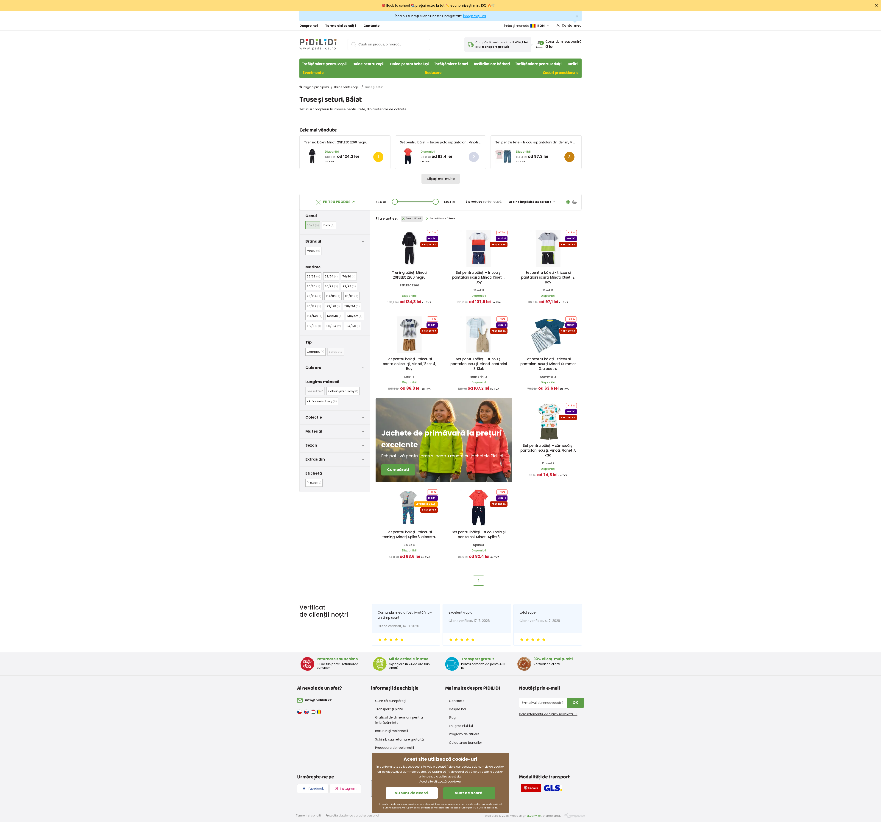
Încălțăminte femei (451, 64)
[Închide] (876, 5)
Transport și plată (389, 709)
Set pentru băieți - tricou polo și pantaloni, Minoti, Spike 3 (445, 142)
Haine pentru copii (368, 64)
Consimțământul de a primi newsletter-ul (548, 714)
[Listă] (574, 201)
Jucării (573, 64)
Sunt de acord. (469, 793)
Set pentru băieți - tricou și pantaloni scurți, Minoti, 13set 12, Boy (548, 277)
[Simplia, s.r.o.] (574, 815)
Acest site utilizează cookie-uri (440, 781)
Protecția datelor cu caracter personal (352, 815)
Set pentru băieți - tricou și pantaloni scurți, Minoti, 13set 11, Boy (478, 277)
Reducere (433, 73)
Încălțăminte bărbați (492, 64)
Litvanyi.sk (534, 816)
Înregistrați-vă (474, 16)
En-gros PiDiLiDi (461, 726)
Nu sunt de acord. (412, 793)
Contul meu (572, 25)
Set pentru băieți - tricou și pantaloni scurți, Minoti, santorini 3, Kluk (478, 364)
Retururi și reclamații (391, 731)
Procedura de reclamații (394, 747)
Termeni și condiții (340, 25)
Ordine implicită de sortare (530, 202)
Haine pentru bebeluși (409, 64)
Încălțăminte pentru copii (324, 64)
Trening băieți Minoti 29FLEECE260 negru (335, 142)
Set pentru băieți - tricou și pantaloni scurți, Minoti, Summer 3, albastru (548, 364)
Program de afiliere (464, 734)
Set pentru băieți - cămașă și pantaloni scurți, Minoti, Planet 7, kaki (548, 450)
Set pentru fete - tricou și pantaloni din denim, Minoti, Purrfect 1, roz (548, 142)
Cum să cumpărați (390, 701)
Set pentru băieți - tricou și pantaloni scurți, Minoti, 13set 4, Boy (409, 364)
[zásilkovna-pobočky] (532, 789)
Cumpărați (398, 469)
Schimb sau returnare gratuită (399, 739)
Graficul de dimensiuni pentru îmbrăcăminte (399, 720)
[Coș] (568, 201)
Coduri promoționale (561, 73)
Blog (452, 717)
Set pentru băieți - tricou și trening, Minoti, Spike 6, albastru (409, 534)
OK (575, 702)
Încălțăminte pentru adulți (538, 64)
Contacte (371, 25)
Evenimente (313, 73)
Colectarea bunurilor (465, 742)
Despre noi (308, 25)
